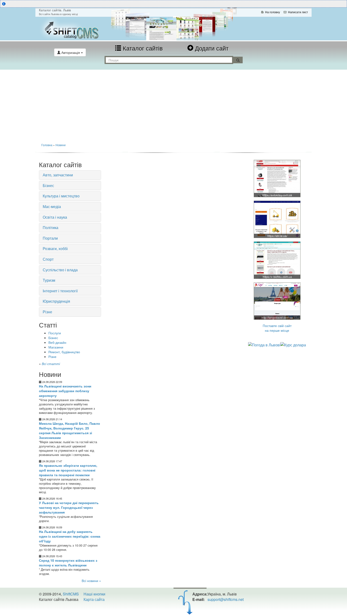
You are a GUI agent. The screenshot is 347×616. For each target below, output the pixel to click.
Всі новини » (91, 580)
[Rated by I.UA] (49, 608)
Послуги (54, 333)
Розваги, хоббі (55, 248)
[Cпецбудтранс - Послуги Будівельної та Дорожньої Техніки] (277, 219)
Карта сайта (94, 599)
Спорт (48, 259)
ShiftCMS (71, 594)
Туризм (49, 280)
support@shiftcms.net (225, 599)
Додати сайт (211, 48)
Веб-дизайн (57, 342)
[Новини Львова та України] (81, 28)
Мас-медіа (52, 206)
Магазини (55, 347)
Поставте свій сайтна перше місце (277, 328)
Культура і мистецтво (61, 196)
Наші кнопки (94, 594)
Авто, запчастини (58, 175)
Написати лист (298, 12)
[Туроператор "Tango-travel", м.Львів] (277, 300)
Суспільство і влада (60, 269)
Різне (47, 311)
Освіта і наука (55, 217)
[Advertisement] (173, 105)
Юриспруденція (56, 301)
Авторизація (70, 52)
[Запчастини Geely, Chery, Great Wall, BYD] (277, 178)
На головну (272, 12)
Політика (50, 227)
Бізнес (48, 185)
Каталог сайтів (142, 48)
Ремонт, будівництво (64, 351)
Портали (50, 238)
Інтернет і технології (60, 290)
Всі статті (51, 363)
